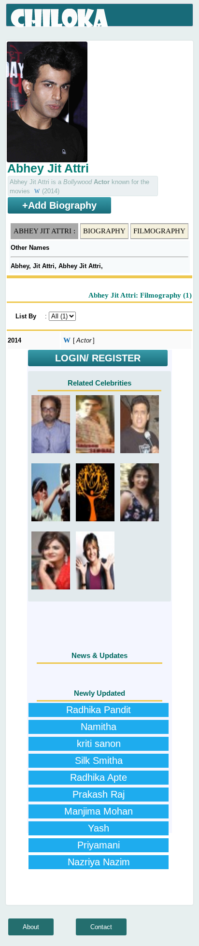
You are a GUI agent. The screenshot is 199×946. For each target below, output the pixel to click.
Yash (98, 828)
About (31, 927)
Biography (104, 231)
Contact (101, 927)
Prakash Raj (98, 794)
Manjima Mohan (98, 811)
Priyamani (98, 845)
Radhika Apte (98, 777)
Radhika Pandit (98, 709)
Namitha (98, 726)
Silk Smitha (99, 760)
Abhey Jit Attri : (44, 231)
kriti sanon (99, 743)
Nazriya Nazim (99, 862)
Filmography (159, 231)
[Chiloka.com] (60, 18)
